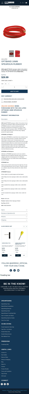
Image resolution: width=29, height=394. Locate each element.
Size (2, 83)
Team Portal (4, 373)
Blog (2, 361)
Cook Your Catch (5, 320)
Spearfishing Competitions (7, 306)
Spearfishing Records (6, 308)
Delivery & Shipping (5, 359)
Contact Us (3, 352)
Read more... (20, 71)
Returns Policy (4, 357)
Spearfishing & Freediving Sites (8, 313)
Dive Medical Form (5, 336)
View (11, 255)
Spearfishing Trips (5, 303)
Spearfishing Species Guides (8, 317)
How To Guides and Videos (7, 315)
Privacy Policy (18, 391)
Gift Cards (3, 375)
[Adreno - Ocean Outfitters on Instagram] (5, 384)
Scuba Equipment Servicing (7, 326)
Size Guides (4, 354)
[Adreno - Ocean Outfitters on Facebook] (2, 384)
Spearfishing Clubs (5, 310)
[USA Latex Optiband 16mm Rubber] (14, 31)
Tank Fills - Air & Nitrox (6, 329)
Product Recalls (5, 368)
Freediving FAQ (4, 344)
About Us (3, 364)
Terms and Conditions (6, 371)
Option (3, 250)
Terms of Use (11, 391)
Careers (3, 366)
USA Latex (4, 59)
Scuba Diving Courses (6, 334)
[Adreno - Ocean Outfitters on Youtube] (8, 384)
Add (5, 255)
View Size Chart (6, 80)
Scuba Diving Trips (5, 331)
